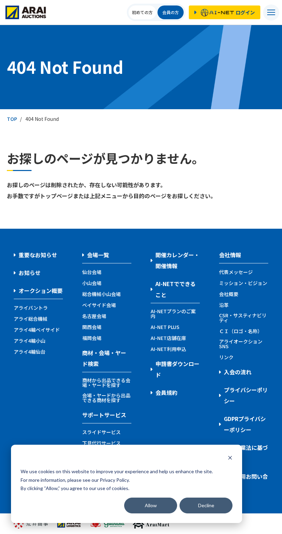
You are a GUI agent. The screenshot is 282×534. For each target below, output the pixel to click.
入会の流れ (237, 372)
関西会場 (91, 327)
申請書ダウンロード (177, 369)
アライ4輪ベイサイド (37, 329)
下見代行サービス (101, 443)
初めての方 (142, 12)
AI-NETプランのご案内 (173, 313)
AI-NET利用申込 (168, 348)
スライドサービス (101, 432)
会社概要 (228, 294)
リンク (226, 357)
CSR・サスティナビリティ (243, 317)
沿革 (224, 305)
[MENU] (271, 12)
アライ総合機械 (30, 318)
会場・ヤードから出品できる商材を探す (106, 397)
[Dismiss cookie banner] (230, 458)
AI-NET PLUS (165, 327)
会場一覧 (98, 255)
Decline (206, 505)
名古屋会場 (94, 316)
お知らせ (30, 273)
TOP (12, 118)
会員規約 (166, 392)
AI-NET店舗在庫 (168, 338)
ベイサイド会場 (99, 305)
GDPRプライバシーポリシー (245, 424)
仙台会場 (91, 272)
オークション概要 (41, 290)
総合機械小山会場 (101, 294)
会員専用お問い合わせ (246, 481)
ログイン (245, 12)
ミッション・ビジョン (243, 283)
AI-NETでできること (175, 289)
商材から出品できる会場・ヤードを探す (106, 382)
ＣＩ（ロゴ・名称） (240, 331)
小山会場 (91, 283)
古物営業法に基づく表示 (246, 453)
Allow (151, 505)
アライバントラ (31, 307)
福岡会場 (91, 338)
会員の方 (170, 12)
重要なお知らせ (38, 255)
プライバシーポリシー (246, 395)
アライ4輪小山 (29, 340)
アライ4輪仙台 (29, 351)
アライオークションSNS (240, 344)
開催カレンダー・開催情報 (177, 260)
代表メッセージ (236, 272)
